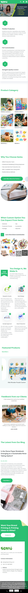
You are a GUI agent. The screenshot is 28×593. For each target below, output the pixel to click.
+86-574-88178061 (7, 564)
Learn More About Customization (14, 234)
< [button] (1, 418)
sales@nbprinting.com (8, 562)
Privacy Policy (16, 588)
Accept (16, 590)
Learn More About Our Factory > (11, 178)
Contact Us (8, 535)
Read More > (5, 351)
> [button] (26, 418)
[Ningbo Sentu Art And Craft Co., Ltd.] (4, 2)
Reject (11, 590)
